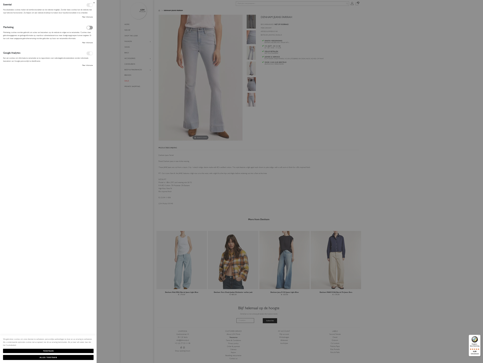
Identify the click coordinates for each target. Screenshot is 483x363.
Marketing (90, 27)
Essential (90, 5)
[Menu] (478, 336)
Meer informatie (87, 17)
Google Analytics (90, 53)
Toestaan (48, 351)
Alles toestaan (48, 357)
